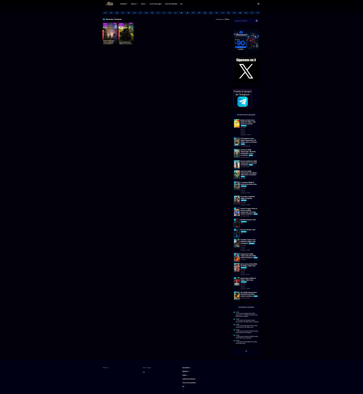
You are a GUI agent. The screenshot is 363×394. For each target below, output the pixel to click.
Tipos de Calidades (171, 4)
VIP (181, 4)
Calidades (123, 4)
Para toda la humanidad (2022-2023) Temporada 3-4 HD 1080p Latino (246, 326)
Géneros (133, 4)
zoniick (237, 312)
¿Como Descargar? (155, 4)
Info (144, 372)
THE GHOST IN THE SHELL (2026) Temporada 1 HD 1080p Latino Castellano (247, 321)
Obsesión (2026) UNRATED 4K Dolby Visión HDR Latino (246, 342)
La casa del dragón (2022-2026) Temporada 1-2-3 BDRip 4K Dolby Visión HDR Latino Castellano (247, 314)
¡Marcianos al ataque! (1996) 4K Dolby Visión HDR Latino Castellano (247, 331)
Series (143, 4)
